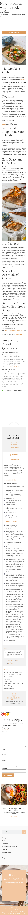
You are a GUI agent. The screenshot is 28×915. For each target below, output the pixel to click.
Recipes (4, 858)
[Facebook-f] (7, 912)
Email (4, 754)
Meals (3, 841)
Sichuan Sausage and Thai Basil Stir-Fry (14, 809)
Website (4, 760)
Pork (17, 812)
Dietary (4, 838)
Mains (14, 812)
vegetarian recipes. (15, 366)
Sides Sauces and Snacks (8, 846)
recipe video (19, 334)
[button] (2, 801)
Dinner (8, 812)
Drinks (3, 849)
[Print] (5, 714)
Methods (4, 855)
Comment (5, 731)
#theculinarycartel (10, 330)
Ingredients (5, 843)
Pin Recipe (15, 455)
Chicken (5, 812)
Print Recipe (15, 460)
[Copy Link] (7, 714)
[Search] (24, 832)
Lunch (11, 812)
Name (4, 749)
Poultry (19, 812)
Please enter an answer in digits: (10, 766)
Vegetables (14, 813)
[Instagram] (3, 912)
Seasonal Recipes (6, 852)
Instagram (19, 330)
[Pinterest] (2, 714)
